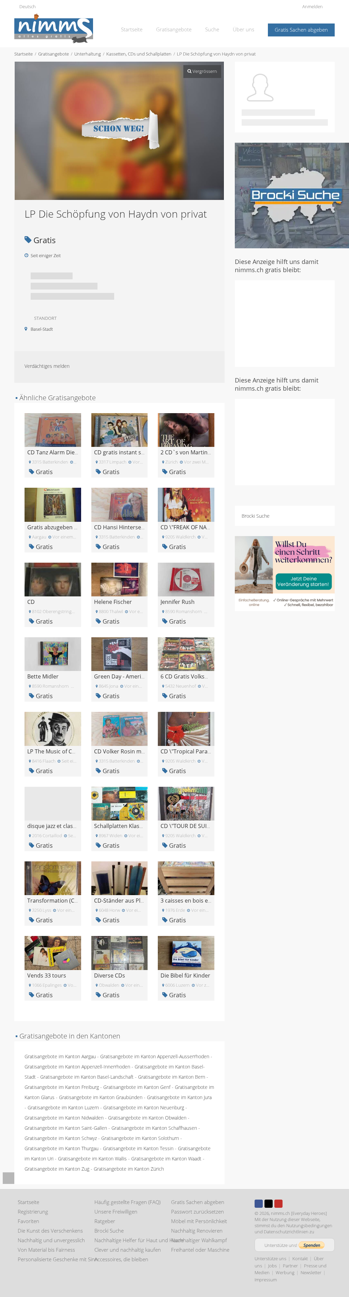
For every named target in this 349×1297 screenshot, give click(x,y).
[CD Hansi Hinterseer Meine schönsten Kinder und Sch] (119, 504)
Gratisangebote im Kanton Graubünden (100, 1097)
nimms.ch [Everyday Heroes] (299, 1213)
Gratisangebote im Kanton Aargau (60, 1056)
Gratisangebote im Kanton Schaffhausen (154, 1128)
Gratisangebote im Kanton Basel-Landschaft (87, 1077)
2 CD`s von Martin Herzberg (197, 452)
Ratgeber (104, 1221)
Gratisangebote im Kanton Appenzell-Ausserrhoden (154, 1056)
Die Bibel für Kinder (185, 975)
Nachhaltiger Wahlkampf (199, 1240)
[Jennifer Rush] (186, 579)
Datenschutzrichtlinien (286, 1232)
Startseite (131, 29)
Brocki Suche (256, 516)
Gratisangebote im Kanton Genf (136, 1087)
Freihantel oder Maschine (200, 1249)
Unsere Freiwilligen (115, 1211)
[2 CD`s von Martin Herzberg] (186, 429)
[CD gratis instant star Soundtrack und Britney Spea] (119, 429)
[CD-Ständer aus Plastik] (119, 877)
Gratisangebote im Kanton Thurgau (61, 1148)
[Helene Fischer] (119, 579)
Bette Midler (43, 676)
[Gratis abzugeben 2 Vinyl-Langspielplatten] (53, 504)
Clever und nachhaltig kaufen (127, 1249)
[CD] (53, 579)
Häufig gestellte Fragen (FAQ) (127, 1202)
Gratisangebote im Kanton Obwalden (147, 1117)
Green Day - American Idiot (128, 676)
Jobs (272, 1266)
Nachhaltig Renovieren (197, 1230)
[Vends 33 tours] (53, 952)
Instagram (288, 1204)
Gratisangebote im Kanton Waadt (166, 1158)
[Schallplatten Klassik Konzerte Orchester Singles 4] (119, 803)
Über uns (243, 29)
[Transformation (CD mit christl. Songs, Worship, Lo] (53, 877)
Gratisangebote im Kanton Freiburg (62, 1087)
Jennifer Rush (178, 602)
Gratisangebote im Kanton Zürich (129, 1169)
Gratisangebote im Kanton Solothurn (140, 1138)
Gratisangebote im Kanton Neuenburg (143, 1107)
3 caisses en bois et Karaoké (196, 900)
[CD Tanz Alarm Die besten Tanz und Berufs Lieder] (53, 429)
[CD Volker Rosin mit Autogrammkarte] (119, 728)
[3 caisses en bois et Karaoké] (186, 877)
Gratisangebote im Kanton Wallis (92, 1158)
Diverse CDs (109, 975)
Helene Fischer (113, 602)
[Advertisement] (292, 322)
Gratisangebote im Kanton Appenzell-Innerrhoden (77, 1066)
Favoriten (28, 1221)
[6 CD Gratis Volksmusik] (186, 653)
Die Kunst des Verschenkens (50, 1230)
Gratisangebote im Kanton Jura (179, 1097)
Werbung (285, 1272)
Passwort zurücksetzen (197, 1211)
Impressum (266, 1280)
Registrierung (33, 1211)
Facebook (259, 1204)
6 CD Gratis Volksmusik (190, 676)
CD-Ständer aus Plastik (123, 900)
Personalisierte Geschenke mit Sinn (58, 1259)
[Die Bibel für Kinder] (186, 952)
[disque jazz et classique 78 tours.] (53, 803)
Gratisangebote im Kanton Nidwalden (64, 1117)
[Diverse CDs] (119, 952)
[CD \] (186, 504)
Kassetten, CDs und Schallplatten (138, 54)
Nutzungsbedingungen (309, 1225)
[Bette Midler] (53, 653)
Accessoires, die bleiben (121, 1259)
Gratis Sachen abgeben (301, 29)
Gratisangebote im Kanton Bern (171, 1077)
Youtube (278, 1204)
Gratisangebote (174, 29)
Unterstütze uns (270, 1258)
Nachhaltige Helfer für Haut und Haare (138, 1240)
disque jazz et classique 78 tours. (69, 826)
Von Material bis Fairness (46, 1249)
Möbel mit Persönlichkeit (199, 1221)
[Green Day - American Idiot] (119, 653)
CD (31, 602)
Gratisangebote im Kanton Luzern (63, 1107)
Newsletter (311, 1272)
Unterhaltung (87, 54)
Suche (212, 29)
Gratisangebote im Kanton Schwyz (61, 1138)
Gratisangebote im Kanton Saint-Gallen (66, 1128)
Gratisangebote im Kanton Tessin (138, 1148)
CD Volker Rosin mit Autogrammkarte (142, 751)
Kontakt (300, 1258)
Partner (290, 1266)
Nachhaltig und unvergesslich (51, 1240)
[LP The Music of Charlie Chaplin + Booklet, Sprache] (53, 728)
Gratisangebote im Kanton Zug (57, 1169)
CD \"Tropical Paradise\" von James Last (211, 751)
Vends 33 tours (46, 975)
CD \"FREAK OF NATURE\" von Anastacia (211, 527)
